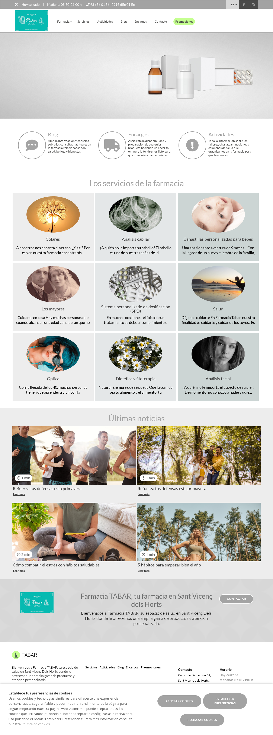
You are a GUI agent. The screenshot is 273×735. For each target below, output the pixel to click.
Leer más (19, 494)
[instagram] (253, 5)
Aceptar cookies (179, 701)
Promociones (184, 21)
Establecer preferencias (225, 701)
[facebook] (243, 5)
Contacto (161, 21)
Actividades (105, 21)
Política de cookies (36, 724)
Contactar (236, 599)
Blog (124, 21)
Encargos (141, 21)
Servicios (83, 21)
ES (232, 4)
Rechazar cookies (202, 720)
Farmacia (63, 21)
